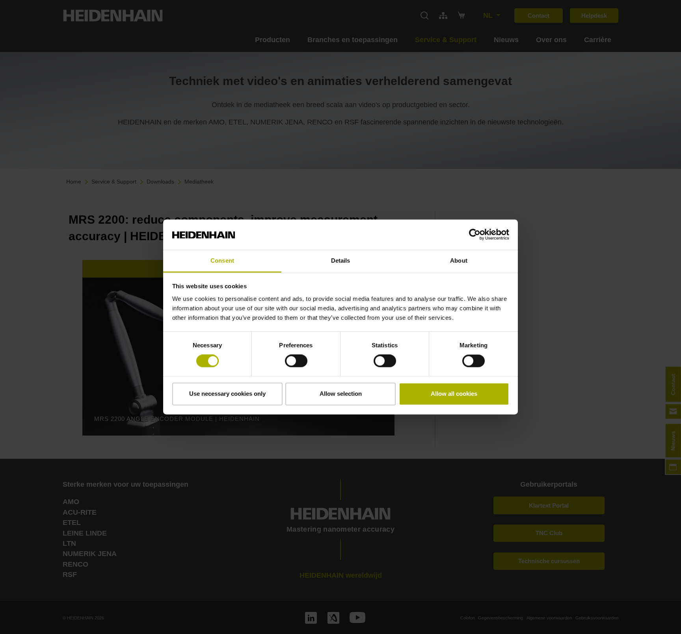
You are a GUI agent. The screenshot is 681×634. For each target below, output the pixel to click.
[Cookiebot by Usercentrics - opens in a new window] (474, 235)
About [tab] (458, 260)
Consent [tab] (222, 260)
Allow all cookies (454, 393)
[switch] (296, 361)
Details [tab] (340, 260)
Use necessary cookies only (227, 393)
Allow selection (341, 393)
